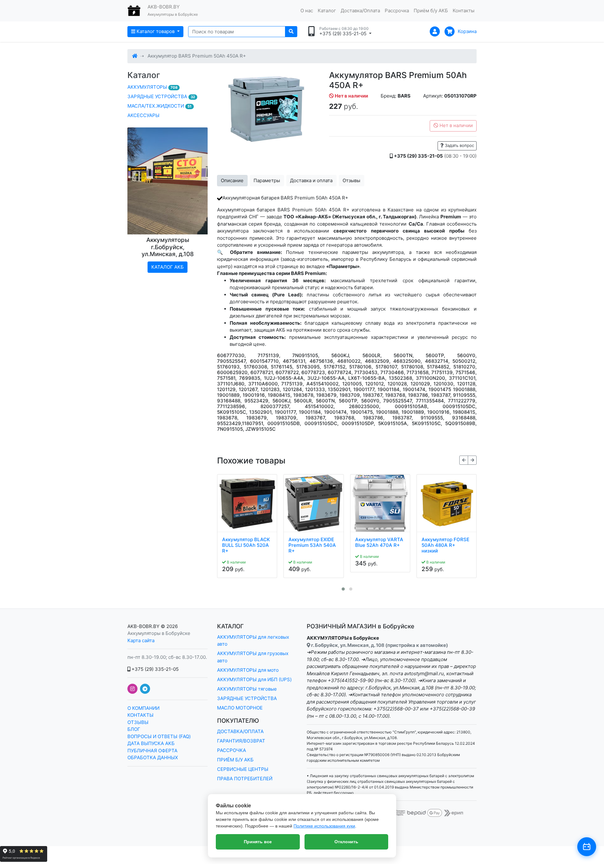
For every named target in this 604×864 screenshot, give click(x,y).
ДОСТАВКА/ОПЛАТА (240, 731)
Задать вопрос (459, 145)
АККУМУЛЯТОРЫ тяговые (247, 689)
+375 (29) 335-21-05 (154, 669)
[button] (343, 589)
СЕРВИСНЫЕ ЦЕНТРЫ (242, 769)
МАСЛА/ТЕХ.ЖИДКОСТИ (159, 106)
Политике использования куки (324, 825)
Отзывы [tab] (351, 180)
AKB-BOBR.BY (143, 626)
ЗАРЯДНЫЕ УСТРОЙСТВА (161, 96)
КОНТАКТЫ (140, 715)
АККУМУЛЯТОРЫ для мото (248, 670)
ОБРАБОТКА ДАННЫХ (152, 757)
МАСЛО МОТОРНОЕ (240, 708)
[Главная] (134, 56)
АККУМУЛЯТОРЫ (152, 87)
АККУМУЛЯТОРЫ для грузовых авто (252, 657)
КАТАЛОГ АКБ (167, 267)
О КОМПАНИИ (143, 708)
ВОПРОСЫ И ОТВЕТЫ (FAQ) (159, 736)
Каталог (327, 11)
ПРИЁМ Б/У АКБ (235, 760)
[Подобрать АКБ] (586, 846)
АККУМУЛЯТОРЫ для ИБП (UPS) (254, 679)
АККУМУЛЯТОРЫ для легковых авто (253, 640)
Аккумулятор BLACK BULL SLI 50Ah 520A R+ (246, 545)
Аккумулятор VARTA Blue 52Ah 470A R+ (379, 542)
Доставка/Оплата (360, 11)
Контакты (463, 11)
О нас (306, 11)
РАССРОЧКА (231, 750)
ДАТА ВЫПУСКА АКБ (151, 743)
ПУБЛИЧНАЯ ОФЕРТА (152, 751)
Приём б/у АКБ (431, 11)
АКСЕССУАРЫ (143, 115)
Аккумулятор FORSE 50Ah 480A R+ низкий (445, 545)
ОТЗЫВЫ (137, 722)
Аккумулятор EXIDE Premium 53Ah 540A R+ (312, 545)
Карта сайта (140, 640)
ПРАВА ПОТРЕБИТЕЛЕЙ (244, 779)
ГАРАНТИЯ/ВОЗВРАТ (241, 741)
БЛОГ (133, 729)
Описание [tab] (232, 180)
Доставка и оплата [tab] (311, 180)
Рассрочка (397, 11)
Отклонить (346, 841)
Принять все (258, 841)
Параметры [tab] (267, 180)
